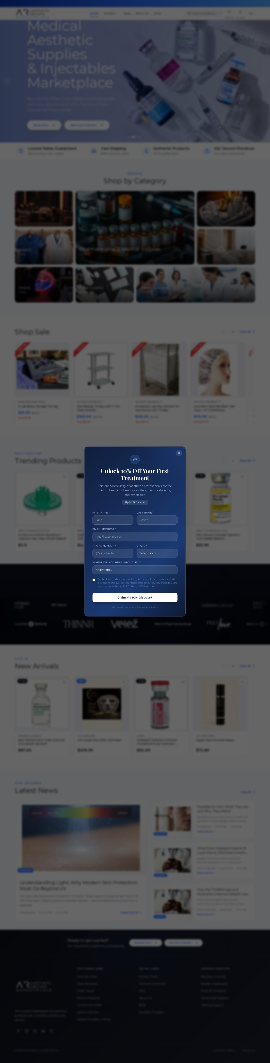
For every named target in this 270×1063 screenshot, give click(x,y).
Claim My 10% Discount (134, 597)
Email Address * (104, 529)
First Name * (101, 512)
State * (142, 545)
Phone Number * (104, 545)
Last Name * (145, 512)
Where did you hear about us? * (117, 562)
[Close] (179, 453)
